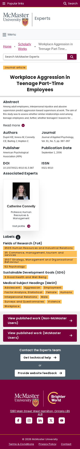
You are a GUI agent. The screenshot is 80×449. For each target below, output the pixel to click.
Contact (66, 444)
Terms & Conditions (21, 444)
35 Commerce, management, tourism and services (34, 254)
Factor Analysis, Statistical (24, 292)
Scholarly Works (24, 46)
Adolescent (12, 287)
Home (7, 46)
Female (51, 292)
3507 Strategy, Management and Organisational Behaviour (39, 261)
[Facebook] (18, 420)
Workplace (12, 306)
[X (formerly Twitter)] (51, 420)
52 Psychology (15, 266)
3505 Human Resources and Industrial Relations (39, 248)
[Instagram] (29, 420)
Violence (54, 301)
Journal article (15, 67)
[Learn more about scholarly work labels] (18, 237)
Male (44, 297)
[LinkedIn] (40, 420)
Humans (66, 292)
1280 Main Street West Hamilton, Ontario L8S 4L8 (40, 413)
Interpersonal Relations (21, 297)
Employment (52, 287)
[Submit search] (72, 57)
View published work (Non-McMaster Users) (37, 320)
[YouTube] (62, 420)
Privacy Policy (47, 444)
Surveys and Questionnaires (24, 301)
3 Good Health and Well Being (26, 277)
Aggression (32, 287)
